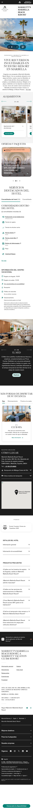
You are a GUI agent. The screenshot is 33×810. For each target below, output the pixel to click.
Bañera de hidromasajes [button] (12, 243)
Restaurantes (5, 673)
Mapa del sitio (17, 775)
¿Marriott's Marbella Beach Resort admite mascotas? (14, 582)
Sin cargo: (10, 698)
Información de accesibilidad (12, 551)
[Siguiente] (29, 101)
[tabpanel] (16, 352)
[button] (19, 2)
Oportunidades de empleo (8, 769)
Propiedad (4, 680)
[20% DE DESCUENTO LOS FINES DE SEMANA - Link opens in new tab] (16, 162)
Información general (9, 545)
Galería (18, 666)
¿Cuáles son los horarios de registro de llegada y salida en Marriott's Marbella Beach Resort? (14, 572)
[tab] (10, 199)
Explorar (16, 375)
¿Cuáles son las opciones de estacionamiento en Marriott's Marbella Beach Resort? (12, 591)
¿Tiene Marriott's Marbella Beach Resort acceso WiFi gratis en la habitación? (13, 603)
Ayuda (24, 775)
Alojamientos (5, 669)
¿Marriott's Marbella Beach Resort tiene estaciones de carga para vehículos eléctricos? (14, 622)
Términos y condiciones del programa (10, 771)
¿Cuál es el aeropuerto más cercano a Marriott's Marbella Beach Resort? (15, 613)
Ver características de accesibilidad (14, 284)
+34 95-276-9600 (10, 466)
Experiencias (5, 676)
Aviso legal (19, 669)
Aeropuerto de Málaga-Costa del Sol (16, 470)
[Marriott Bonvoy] (27, 2)
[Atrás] (4, 101)
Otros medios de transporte (13, 476)
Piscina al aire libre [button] (10, 238)
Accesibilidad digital (6, 775)
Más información (16, 437)
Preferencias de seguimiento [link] (8, 767)
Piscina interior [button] (9, 232)
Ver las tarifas (9, 133)
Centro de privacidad (6, 773)
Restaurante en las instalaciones (14, 217)
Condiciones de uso (22, 769)
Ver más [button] (28, 89)
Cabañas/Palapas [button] (10, 254)
